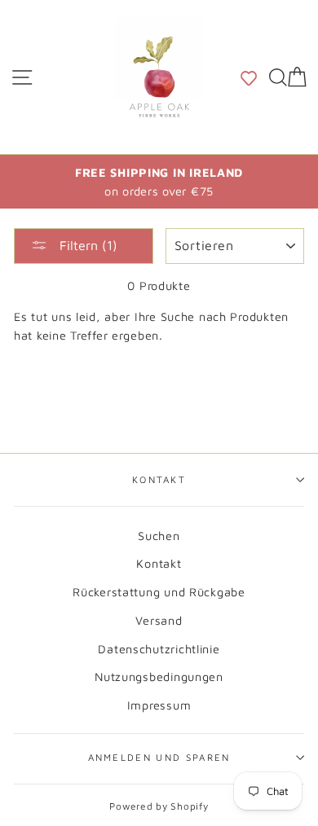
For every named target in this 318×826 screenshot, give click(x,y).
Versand (158, 620)
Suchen (158, 536)
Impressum (159, 705)
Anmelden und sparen (159, 757)
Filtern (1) (86, 245)
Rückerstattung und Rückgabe (159, 592)
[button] (249, 76)
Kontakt (159, 479)
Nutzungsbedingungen (159, 676)
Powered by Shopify (158, 806)
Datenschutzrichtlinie (158, 649)
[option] (159, 181)
